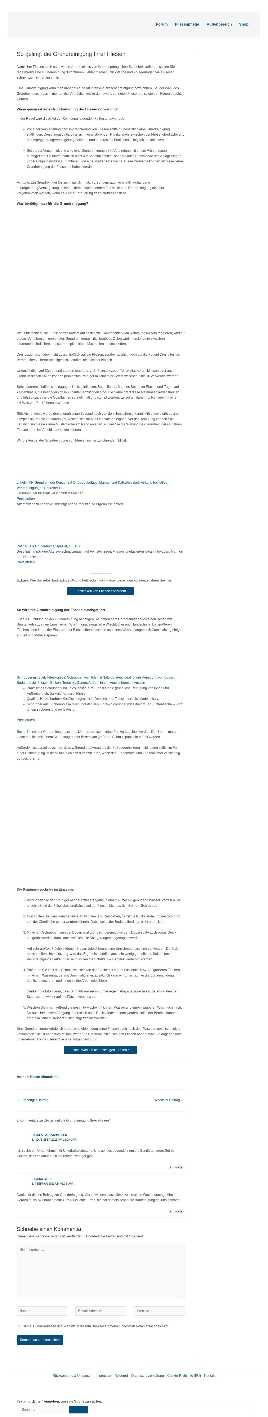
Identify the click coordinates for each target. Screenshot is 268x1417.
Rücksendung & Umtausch (72, 1375)
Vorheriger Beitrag (32, 1100)
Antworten (176, 1167)
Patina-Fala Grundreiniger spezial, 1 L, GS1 (49, 546)
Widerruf (121, 1375)
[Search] (78, 1409)
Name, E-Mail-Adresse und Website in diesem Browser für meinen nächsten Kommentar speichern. (95, 1326)
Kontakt (209, 1375)
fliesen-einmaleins (44, 1077)
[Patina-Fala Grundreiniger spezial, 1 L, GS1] (48, 527)
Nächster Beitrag (169, 1100)
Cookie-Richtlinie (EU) (184, 1375)
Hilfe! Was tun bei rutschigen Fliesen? (101, 1050)
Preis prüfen (26, 498)
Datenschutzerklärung (147, 1375)
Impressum (104, 1375)
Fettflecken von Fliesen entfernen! (101, 591)
